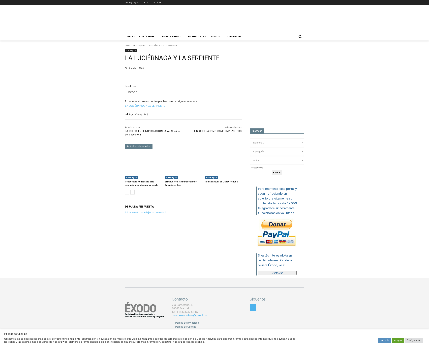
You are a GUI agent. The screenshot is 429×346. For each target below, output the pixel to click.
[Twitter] (297, 2)
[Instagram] (293, 2)
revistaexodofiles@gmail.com (190, 315)
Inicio (127, 45)
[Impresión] (230, 76)
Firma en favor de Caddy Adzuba (221, 181)
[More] (238, 76)
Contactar (277, 272)
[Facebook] (288, 2)
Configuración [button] (414, 340)
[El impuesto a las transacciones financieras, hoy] (183, 166)
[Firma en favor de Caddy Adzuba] (223, 166)
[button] (300, 36)
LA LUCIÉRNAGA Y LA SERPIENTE (145, 105)
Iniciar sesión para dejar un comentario (146, 212)
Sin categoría (139, 45)
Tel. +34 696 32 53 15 (185, 312)
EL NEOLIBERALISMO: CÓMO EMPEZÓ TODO (217, 131)
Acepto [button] (398, 340)
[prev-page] (127, 192)
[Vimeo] (302, 2)
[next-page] (132, 192)
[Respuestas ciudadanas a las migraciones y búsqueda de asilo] (143, 166)
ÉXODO (133, 92)
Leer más (384, 340)
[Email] (222, 76)
